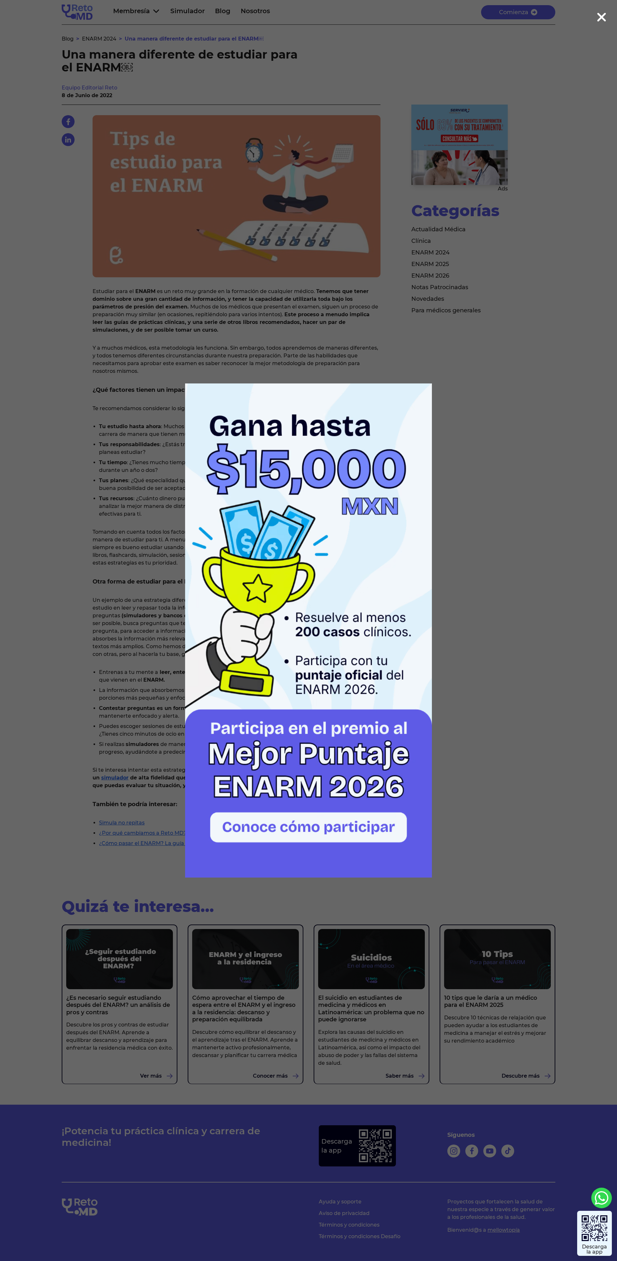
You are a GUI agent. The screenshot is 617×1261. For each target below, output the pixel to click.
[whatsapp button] (601, 1198)
